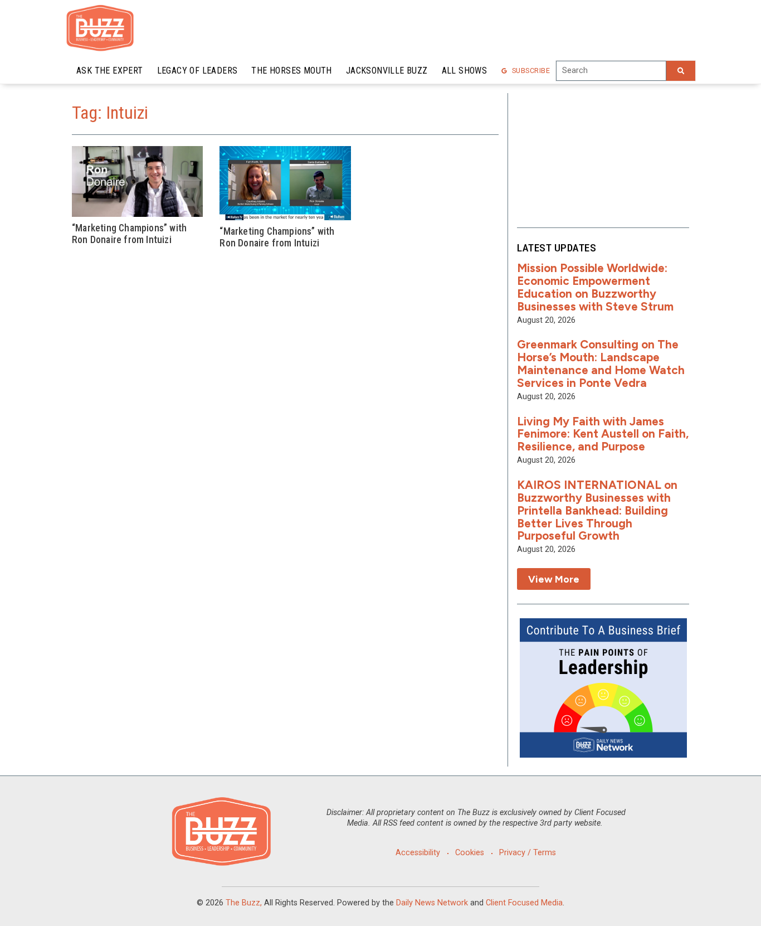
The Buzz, (244, 903)
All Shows (464, 70)
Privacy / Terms (527, 852)
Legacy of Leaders (197, 70)
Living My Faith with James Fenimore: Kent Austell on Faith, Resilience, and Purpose (603, 434)
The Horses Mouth (291, 70)
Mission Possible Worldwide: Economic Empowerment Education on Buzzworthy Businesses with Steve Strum (595, 287)
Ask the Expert (109, 70)
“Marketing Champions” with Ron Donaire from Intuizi (129, 233)
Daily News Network (432, 903)
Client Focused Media (524, 903)
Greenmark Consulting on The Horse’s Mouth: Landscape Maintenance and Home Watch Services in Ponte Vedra (601, 363)
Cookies (469, 852)
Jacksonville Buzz (387, 70)
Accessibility (418, 852)
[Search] (680, 71)
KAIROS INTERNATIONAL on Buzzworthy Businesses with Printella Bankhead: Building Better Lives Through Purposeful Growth (597, 510)
